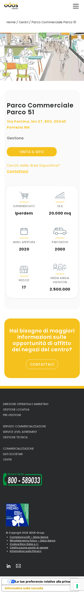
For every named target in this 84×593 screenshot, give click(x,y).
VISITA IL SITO (32, 151)
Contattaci (17, 171)
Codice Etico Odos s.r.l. (24, 544)
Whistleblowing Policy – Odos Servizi (32, 540)
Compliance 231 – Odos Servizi (29, 537)
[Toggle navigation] (76, 6)
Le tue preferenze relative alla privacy (44, 581)
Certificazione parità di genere (29, 547)
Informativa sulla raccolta (24, 588)
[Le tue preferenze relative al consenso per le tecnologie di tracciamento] (77, 586)
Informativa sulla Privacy (25, 551)
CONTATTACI (42, 364)
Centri (23, 22)
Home (11, 22)
